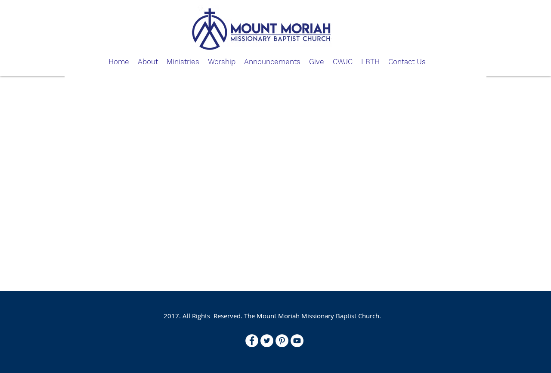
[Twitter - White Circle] (266, 340)
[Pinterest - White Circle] (282, 340)
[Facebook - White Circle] (251, 340)
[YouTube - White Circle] (297, 340)
